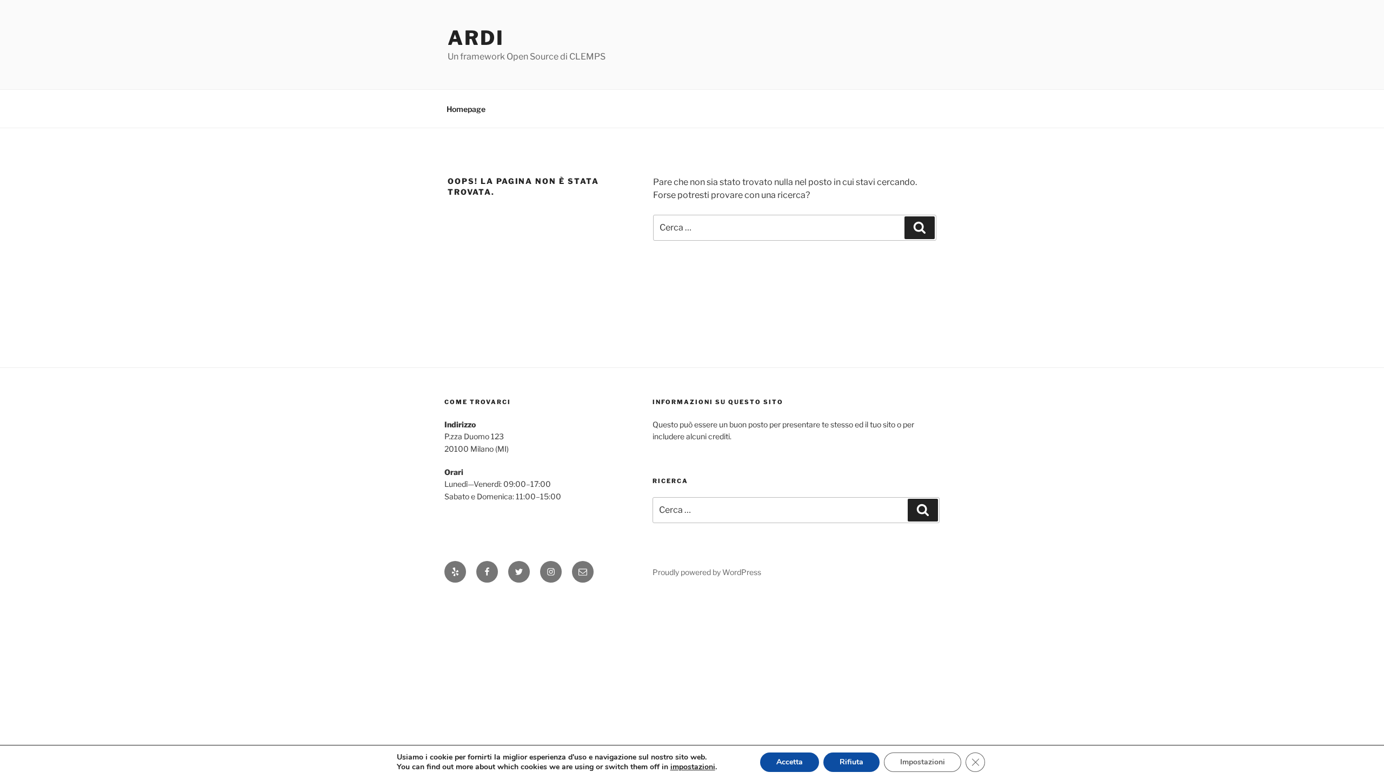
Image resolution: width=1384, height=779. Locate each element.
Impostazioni (922, 762)
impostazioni (692, 767)
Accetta (789, 762)
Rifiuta (851, 762)
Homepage (466, 109)
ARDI (476, 38)
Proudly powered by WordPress (707, 572)
